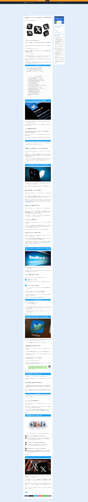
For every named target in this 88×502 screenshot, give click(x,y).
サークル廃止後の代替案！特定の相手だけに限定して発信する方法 (36, 80)
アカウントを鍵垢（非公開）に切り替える (33, 86)
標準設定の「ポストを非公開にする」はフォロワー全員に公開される (36, 79)
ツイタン (25, 2)
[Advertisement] (44, 9)
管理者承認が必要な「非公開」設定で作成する (34, 89)
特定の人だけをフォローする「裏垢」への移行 (34, 84)
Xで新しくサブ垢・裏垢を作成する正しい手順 (45, 242)
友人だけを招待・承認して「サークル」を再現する (34, 90)
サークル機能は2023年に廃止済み (32, 78)
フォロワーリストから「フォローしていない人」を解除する (35, 87)
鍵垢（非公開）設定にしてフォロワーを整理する (34, 81)
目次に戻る (27, 162)
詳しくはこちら (47, 0)
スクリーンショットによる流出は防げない (33, 93)
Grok (55, 29)
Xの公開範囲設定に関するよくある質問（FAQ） (34, 94)
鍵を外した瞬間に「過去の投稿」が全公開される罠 (34, 92)
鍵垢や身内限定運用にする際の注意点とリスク (33, 91)
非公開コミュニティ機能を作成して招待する (33, 82)
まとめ (28, 95)
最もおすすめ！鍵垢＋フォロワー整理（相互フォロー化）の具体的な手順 (37, 85)
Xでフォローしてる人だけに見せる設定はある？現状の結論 (35, 77)
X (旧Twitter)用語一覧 (57, 32)
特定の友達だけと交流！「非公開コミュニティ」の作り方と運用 (36, 88)
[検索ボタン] (64, 2)
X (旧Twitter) (26, 492)
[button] (26, 495)
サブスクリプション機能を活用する (32, 83)
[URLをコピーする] (49, 495)
